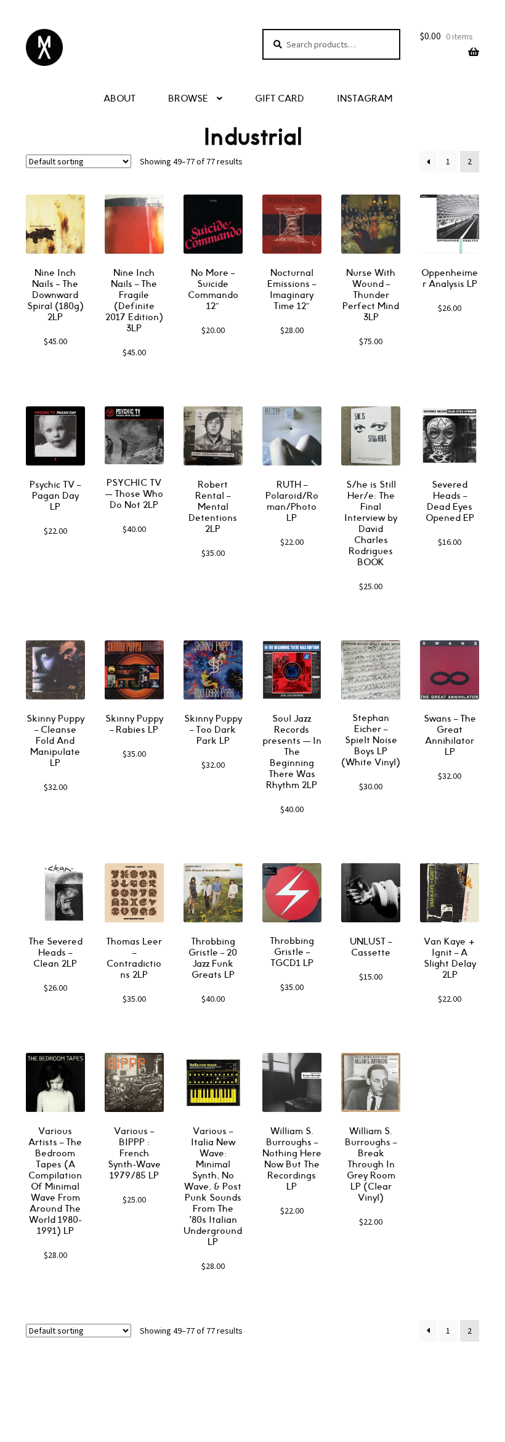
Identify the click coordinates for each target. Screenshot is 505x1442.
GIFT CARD (279, 99)
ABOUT (119, 99)
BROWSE (188, 99)
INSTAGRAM (364, 99)
